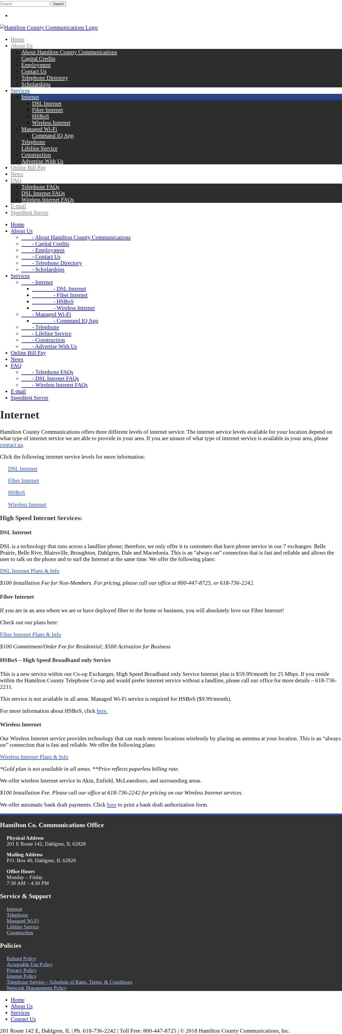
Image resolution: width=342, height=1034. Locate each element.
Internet (30, 97)
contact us (11, 445)
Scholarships (35, 84)
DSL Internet (46, 103)
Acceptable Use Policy (30, 964)
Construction (36, 155)
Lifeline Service (39, 148)
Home (17, 39)
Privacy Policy (22, 970)
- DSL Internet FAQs (50, 378)
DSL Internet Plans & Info (30, 571)
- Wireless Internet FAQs (54, 385)
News (17, 174)
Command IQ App (53, 135)
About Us (22, 45)
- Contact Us (40, 256)
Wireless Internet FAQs (47, 199)
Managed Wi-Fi (39, 129)
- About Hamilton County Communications (76, 237)
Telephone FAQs (40, 187)
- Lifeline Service (46, 333)
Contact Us (33, 71)
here (111, 804)
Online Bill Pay (28, 167)
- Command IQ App (65, 320)
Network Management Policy (37, 988)
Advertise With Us (42, 161)
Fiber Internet (47, 110)
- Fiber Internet (60, 295)
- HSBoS (53, 301)
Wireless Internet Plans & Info (34, 757)
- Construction (43, 340)
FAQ (16, 180)
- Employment (43, 250)
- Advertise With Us (49, 346)
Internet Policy (22, 976)
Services (20, 90)
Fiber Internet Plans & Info (30, 634)
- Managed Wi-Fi (46, 314)
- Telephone (40, 327)
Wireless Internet (51, 122)
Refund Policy (21, 958)
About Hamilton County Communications (69, 52)
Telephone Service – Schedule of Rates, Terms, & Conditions (69, 982)
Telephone (33, 142)
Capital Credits (38, 58)
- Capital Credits (45, 244)
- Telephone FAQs (47, 372)
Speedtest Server (29, 212)
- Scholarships (42, 269)
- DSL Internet (59, 288)
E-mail (18, 206)
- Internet (37, 282)
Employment (36, 65)
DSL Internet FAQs (43, 193)
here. (102, 711)
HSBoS (40, 116)
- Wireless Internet (63, 308)
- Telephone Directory (51, 263)
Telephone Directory (44, 78)
